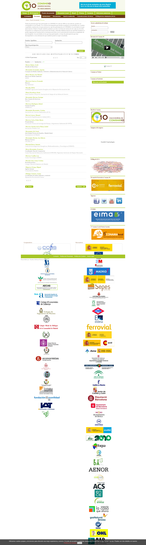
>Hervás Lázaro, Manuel (32, 115)
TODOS (76, 54)
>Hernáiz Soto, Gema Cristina (34, 160)
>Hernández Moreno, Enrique (34, 97)
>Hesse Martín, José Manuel (33, 74)
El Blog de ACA (95, 159)
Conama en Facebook (97, 79)
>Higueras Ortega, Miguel (33, 167)
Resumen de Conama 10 (97, 37)
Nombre (27, 62)
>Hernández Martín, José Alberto (35, 138)
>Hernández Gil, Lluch (32, 131)
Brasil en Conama (96, 110)
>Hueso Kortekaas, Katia (32, 92)
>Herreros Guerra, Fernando (34, 81)
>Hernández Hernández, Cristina (35, 110)
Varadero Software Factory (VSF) (38, 259)
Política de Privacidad (66, 256)
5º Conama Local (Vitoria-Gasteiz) (100, 227)
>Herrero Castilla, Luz (32, 156)
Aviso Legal (90, 256)
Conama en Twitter (96, 72)
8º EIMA (93, 209)
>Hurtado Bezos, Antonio (32, 144)
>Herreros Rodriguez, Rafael (34, 104)
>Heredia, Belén (30, 88)
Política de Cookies (80, 256)
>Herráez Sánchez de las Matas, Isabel (36, 126)
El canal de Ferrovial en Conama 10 (100, 177)
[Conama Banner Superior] (98, 8)
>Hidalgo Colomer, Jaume (33, 174)
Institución (38, 62)
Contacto (56, 256)
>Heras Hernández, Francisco (34, 149)
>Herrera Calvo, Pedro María (34, 120)
